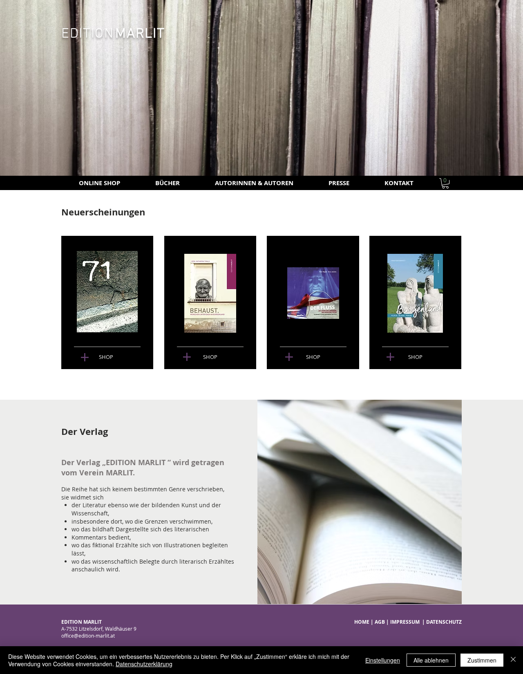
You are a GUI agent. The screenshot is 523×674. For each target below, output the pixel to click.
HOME (361, 621)
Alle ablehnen (431, 660)
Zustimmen (481, 660)
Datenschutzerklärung (144, 664)
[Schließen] (513, 660)
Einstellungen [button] (382, 660)
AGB (380, 621)
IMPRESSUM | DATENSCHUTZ (426, 621)
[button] (445, 183)
